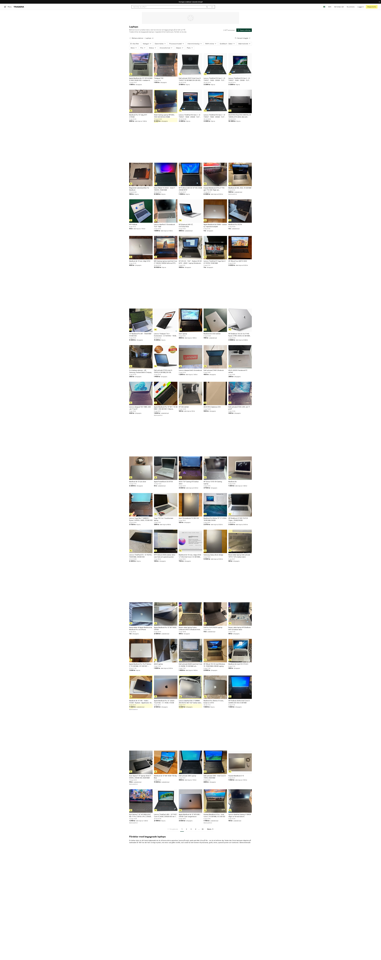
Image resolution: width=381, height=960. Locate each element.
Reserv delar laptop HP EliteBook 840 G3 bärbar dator (239, 628)
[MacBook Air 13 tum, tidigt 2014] (141, 247)
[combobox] (170, 6)
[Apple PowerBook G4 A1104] (165, 468)
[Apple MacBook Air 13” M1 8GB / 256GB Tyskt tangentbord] (190, 801)
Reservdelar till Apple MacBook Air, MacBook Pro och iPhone (140, 628)
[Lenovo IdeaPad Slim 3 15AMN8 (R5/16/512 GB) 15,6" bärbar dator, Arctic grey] (190, 687)
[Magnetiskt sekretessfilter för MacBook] (141, 174)
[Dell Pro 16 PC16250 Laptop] (215, 614)
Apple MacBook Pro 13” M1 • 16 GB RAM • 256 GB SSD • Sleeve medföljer (165, 408)
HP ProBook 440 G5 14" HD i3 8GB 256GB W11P (190, 189)
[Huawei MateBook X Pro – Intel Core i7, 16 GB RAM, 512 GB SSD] (215, 801)
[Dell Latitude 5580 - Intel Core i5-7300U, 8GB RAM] (215, 762)
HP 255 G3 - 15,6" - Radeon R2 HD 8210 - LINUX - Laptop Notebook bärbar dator (190, 262)
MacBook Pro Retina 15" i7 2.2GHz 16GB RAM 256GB (215, 519)
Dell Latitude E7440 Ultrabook (214, 370)
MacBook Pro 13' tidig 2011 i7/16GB (138, 116)
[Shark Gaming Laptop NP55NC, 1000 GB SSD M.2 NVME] (165, 101)
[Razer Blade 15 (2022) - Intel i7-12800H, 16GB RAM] (165, 174)
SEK (329, 7)
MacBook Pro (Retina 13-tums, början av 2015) (214, 702)
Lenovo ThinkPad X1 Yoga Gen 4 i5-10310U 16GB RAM (214, 262)
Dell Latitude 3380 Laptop (187, 776)
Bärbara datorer (137, 38)
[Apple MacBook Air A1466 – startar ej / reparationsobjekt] (215, 211)
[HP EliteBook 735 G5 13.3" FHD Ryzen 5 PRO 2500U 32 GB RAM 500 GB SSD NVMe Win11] (240, 320)
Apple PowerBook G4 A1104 (163, 481)
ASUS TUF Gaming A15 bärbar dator (189, 483)
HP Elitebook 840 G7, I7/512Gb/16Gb (186, 225)
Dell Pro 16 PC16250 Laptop (213, 627)
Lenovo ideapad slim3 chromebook (190, 370)
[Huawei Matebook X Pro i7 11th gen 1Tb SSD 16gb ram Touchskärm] (215, 174)
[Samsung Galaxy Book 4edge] (215, 541)
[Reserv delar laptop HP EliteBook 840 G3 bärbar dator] (240, 614)
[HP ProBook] (141, 211)
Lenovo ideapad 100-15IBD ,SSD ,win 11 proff (140, 408)
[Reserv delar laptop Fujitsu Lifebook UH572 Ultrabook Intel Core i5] (190, 614)
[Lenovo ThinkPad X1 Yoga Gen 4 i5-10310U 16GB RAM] (215, 247)
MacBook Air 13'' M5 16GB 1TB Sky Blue (165, 777)
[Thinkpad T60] (165, 64)
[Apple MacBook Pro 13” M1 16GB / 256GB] (165, 614)
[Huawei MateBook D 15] (240, 762)
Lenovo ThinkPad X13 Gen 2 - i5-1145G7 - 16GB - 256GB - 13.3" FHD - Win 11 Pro (214, 79)
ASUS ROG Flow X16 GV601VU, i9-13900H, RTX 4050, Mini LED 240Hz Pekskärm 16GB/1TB (239, 116)
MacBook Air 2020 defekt (212, 334)
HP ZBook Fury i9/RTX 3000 (237, 261)
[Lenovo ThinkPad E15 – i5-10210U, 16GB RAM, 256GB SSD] (141, 541)
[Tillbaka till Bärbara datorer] (130, 38)
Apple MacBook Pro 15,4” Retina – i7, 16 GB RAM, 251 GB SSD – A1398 (140, 665)
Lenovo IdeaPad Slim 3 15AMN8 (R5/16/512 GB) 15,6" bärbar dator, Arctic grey (190, 702)
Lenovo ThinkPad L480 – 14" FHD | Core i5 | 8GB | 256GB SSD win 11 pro (165, 816)
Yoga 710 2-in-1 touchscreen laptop (163, 519)
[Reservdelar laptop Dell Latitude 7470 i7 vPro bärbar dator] (240, 541)
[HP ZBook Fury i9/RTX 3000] (240, 247)
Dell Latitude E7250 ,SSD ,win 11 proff (239, 408)
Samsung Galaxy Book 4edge (213, 555)
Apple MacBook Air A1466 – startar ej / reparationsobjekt (215, 225)
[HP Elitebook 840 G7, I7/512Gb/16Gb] (190, 211)
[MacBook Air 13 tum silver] (141, 468)
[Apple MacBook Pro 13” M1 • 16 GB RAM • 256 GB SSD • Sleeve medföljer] (165, 393)
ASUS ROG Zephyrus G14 (212, 407)
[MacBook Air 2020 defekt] (215, 320)
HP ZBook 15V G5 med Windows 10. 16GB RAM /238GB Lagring (214, 665)
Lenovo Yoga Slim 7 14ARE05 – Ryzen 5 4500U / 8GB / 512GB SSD (141, 519)
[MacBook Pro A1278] (240, 211)
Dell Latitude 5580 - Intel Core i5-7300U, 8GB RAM (215, 777)
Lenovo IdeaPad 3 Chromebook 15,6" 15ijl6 (164, 225)
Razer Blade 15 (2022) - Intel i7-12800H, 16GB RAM (164, 189)
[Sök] (207, 6)
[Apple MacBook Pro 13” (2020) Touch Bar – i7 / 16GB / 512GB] (165, 687)
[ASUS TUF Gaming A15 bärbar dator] (190, 468)
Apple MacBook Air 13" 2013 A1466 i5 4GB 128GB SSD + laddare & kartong (140, 79)
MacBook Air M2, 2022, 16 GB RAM (239, 188)
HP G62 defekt (184, 407)
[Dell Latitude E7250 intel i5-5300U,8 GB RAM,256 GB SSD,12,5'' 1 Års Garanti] (165, 357)
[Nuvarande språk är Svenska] (324, 7)
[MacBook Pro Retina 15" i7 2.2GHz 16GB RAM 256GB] (215, 504)
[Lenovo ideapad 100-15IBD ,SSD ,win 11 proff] (141, 393)
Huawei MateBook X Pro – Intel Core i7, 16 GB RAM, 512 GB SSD (214, 815)
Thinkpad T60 (158, 78)
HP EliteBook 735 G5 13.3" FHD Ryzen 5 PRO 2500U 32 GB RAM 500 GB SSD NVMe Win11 (239, 335)
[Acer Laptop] (190, 320)
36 (202, 829)
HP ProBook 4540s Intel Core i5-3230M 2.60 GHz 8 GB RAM (239, 702)
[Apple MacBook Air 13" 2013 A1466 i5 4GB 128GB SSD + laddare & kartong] (141, 64)
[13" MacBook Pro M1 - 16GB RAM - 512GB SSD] (141, 320)
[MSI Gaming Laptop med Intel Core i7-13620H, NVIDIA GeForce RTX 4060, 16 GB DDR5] (165, 247)
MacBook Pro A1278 (235, 224)
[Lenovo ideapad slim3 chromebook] (190, 357)
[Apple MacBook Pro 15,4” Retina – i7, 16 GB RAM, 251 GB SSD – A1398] (141, 650)
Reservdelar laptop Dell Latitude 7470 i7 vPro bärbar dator (239, 556)
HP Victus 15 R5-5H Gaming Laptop (213, 483)
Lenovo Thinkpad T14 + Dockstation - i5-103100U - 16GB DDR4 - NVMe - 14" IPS (165, 335)
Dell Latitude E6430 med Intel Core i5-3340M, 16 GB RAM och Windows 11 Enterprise (190, 665)
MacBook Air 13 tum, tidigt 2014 (139, 261)
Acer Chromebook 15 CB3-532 (189, 518)
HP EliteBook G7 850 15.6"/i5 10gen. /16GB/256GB (238, 519)
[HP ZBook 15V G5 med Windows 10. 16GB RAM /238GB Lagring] (215, 650)
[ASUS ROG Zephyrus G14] (215, 393)
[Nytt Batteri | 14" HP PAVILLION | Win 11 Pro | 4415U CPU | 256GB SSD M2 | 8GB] (141, 801)
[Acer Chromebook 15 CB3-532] (190, 504)
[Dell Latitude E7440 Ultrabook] (215, 357)
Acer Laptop (183, 334)
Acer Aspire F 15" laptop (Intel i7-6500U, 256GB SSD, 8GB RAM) (140, 777)
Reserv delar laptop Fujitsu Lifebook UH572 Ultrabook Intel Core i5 (189, 629)
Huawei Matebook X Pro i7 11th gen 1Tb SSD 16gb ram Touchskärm (214, 189)
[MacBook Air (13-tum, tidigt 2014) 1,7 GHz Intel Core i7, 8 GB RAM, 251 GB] (190, 541)
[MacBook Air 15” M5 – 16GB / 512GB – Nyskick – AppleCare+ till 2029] (141, 687)
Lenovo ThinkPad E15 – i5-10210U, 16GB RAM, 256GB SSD (140, 556)
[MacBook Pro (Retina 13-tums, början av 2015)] (215, 687)
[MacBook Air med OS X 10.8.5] (240, 650)
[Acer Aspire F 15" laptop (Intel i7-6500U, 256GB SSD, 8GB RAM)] (141, 762)
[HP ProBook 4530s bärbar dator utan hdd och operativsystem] (165, 541)
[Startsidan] (19, 7)
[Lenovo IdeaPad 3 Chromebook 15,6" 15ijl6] (165, 211)
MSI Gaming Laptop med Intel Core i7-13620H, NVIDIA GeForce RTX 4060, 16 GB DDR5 (165, 262)
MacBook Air (232, 481)
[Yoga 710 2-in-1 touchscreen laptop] (165, 504)
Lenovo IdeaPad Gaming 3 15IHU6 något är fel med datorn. (239, 815)
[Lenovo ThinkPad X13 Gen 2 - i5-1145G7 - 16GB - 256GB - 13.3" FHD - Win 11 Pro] (215, 64)
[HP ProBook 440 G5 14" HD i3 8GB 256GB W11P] (190, 174)
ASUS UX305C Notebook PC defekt (237, 371)
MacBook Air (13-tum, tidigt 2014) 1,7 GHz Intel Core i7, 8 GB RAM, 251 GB (190, 556)
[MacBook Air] (240, 468)
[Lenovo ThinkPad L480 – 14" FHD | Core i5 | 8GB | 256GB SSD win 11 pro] (165, 801)
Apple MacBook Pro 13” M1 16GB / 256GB (165, 628)
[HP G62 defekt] (190, 393)
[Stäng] (379, 2)
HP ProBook (133, 224)
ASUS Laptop (158, 664)
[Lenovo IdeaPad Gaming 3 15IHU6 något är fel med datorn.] (240, 801)
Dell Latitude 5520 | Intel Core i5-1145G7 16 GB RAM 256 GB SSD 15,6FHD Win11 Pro (190, 79)
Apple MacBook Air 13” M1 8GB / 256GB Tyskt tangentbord (189, 815)
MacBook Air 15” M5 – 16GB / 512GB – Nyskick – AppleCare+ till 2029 (140, 702)
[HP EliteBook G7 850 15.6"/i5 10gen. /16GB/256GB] (240, 504)
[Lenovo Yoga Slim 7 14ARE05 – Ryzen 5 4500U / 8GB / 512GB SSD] (141, 504)
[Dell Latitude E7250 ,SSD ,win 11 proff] (240, 393)
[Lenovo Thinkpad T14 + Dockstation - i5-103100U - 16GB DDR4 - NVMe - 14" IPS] (165, 320)
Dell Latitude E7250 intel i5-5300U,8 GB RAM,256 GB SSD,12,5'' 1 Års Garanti (163, 371)
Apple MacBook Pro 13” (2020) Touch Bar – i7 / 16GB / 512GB (164, 702)
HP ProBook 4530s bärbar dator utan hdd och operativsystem (164, 556)
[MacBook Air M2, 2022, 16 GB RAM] (240, 174)
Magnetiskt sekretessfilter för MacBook (139, 189)
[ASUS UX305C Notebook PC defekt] (240, 357)
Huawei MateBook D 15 (236, 776)
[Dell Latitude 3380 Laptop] (190, 762)
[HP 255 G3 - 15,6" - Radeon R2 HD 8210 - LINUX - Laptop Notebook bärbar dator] (190, 247)
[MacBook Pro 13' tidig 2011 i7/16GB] (141, 101)
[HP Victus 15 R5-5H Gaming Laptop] (215, 468)
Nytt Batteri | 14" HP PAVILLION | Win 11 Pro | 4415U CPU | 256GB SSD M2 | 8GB (140, 816)
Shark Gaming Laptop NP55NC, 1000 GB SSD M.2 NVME (164, 116)
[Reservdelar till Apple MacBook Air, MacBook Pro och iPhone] (141, 614)
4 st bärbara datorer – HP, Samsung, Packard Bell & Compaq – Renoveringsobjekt (140, 371)
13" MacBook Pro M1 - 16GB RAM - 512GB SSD (140, 335)
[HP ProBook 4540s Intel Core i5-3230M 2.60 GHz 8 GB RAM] (240, 687)
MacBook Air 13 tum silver (137, 481)
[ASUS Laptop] (165, 650)
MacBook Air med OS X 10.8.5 (238, 664)
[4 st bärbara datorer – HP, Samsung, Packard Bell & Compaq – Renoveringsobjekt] (141, 357)
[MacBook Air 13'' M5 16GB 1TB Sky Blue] (165, 762)
